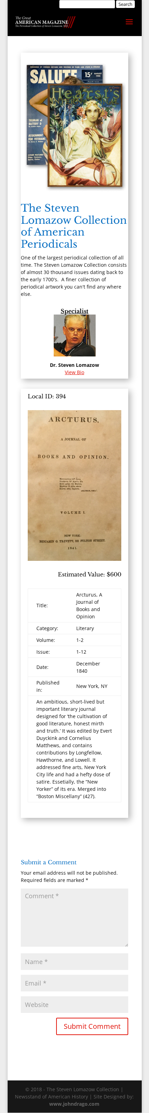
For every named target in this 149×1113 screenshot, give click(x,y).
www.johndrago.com (74, 1104)
